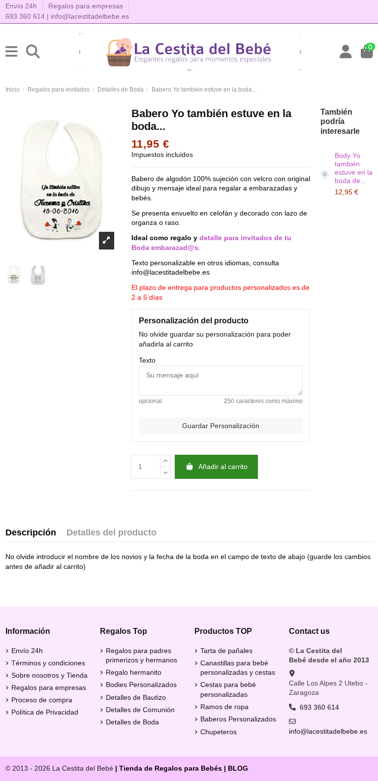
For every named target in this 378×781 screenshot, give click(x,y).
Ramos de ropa (224, 707)
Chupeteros (218, 732)
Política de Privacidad (44, 712)
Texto (147, 360)
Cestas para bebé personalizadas (228, 689)
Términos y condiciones (48, 663)
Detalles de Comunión (140, 710)
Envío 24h (22, 6)
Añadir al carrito (223, 466)
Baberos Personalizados (238, 719)
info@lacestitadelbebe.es (90, 16)
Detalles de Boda (132, 722)
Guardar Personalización (220, 426)
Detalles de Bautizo (136, 697)
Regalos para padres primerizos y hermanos (141, 655)
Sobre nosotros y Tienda (49, 675)
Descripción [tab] (30, 532)
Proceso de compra (41, 700)
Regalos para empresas (85, 6)
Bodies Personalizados (141, 684)
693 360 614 (25, 16)
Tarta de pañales (226, 651)
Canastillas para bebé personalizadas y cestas (237, 668)
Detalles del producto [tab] (111, 532)
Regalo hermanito (133, 672)
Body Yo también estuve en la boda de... (354, 168)
